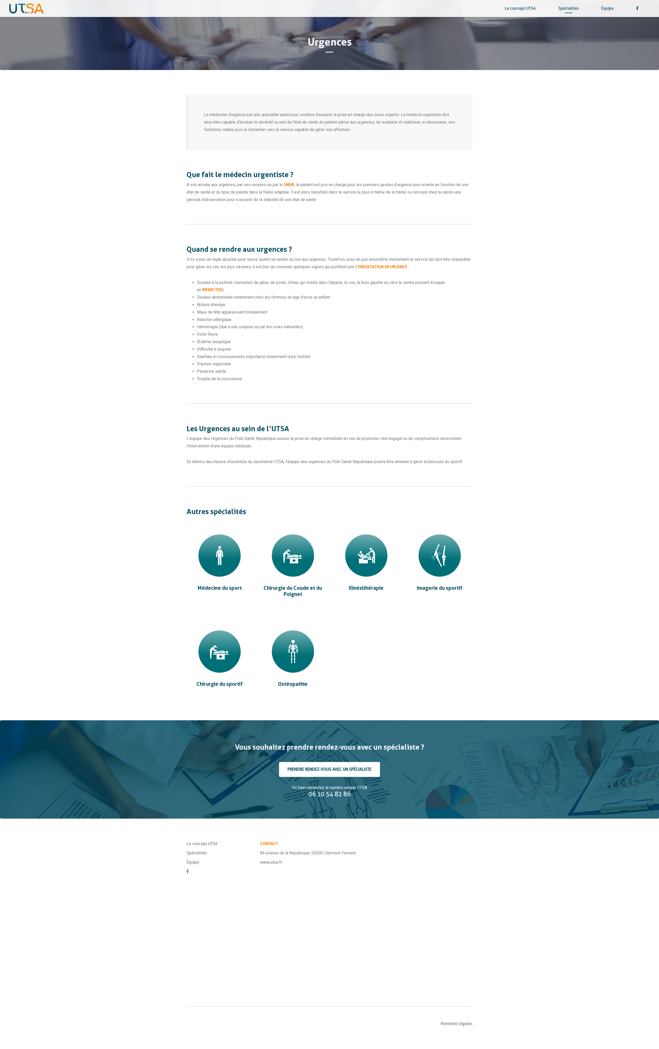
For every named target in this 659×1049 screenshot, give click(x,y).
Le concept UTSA (520, 8)
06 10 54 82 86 (329, 794)
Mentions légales (456, 1023)
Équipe (607, 8)
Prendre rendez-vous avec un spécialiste (329, 769)
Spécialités (568, 8)
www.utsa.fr (271, 862)
